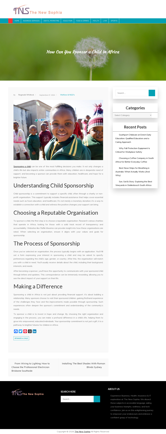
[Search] (152, 93)
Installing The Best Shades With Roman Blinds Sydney (83, 365)
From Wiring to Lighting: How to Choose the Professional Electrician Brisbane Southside (31, 367)
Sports (114, 20)
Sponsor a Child (21, 338)
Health (96, 20)
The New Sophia (82, 431)
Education (67, 20)
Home (17, 20)
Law (105, 20)
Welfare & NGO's (67, 95)
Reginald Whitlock (26, 95)
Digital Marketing (51, 20)
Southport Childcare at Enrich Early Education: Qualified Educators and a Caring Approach (133, 138)
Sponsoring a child (22, 166)
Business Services (31, 20)
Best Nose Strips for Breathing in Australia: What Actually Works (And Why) (132, 172)
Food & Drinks (82, 20)
